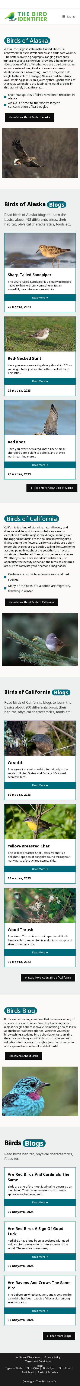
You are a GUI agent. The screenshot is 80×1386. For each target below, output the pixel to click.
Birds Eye (48, 1368)
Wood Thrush (20, 929)
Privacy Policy (52, 1357)
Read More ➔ (40, 297)
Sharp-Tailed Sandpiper (29, 274)
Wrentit (15, 762)
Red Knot (16, 441)
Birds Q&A (32, 1368)
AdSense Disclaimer (28, 1357)
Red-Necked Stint (24, 358)
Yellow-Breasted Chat (29, 845)
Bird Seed (27, 1372)
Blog (40, 1365)
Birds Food (64, 1368)
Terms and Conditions (38, 1361)
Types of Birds (13, 1368)
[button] (27, 40)
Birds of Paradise (48, 1372)
